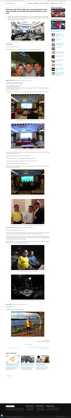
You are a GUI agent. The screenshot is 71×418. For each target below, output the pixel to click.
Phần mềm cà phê (40, 408)
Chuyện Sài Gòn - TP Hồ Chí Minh (13, 348)
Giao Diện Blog (20, 416)
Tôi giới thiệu (36, 3)
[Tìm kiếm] (64, 3)
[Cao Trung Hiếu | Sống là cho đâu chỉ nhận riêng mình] (10, 3)
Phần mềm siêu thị (30, 409)
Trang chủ (30, 3)
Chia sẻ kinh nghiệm (44, 3)
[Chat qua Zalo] (2, 415)
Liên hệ (61, 3)
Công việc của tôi (54, 3)
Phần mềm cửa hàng (30, 408)
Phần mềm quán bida (41, 409)
